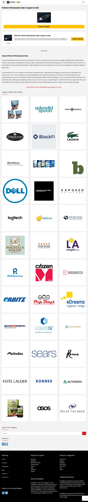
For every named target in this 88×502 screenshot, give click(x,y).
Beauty (62, 461)
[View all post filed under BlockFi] (44, 136)
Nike (32, 468)
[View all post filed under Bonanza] (73, 164)
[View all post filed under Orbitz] (15, 299)
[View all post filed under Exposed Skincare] (73, 191)
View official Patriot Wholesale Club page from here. (44, 87)
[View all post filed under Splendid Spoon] (44, 109)
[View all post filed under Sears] (44, 354)
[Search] (83, 2)
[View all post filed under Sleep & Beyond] (73, 327)
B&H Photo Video (36, 463)
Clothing (62, 463)
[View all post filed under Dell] (15, 191)
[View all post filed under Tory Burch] (73, 109)
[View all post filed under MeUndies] (15, 354)
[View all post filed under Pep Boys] (44, 299)
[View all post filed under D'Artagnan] (15, 136)
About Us (4, 474)
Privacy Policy (70, 495)
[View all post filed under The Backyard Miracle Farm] (15, 408)
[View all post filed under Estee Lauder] (15, 381)
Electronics (63, 464)
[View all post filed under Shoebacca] (73, 272)
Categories (5, 466)
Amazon (33, 459)
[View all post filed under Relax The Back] (73, 408)
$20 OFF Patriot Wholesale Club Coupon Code (32, 36)
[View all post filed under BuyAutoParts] (15, 327)
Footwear (62, 466)
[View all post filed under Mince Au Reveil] (15, 109)
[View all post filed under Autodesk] (73, 381)
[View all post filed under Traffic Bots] (44, 164)
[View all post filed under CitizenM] (44, 272)
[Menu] (4, 2)
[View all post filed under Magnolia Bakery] (15, 245)
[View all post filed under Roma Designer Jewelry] (73, 354)
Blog (3, 470)
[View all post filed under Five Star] (44, 245)
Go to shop (45, 27)
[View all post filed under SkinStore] (15, 164)
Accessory (63, 459)
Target (33, 471)
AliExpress (33, 461)
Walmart (33, 469)
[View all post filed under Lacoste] (73, 136)
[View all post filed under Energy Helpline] (44, 218)
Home (3, 459)
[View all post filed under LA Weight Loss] (73, 245)
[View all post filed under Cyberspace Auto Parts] (44, 191)
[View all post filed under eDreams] (73, 299)
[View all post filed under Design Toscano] (73, 218)
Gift (61, 468)
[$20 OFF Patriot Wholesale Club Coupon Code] (8, 38)
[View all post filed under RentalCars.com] (15, 272)
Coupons (4, 463)
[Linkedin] (6, 444)
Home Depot (34, 464)
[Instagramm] (3, 444)
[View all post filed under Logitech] (15, 218)
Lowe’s (33, 466)
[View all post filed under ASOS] (44, 408)
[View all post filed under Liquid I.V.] (44, 327)
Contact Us (5, 477)
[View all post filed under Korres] (44, 381)
